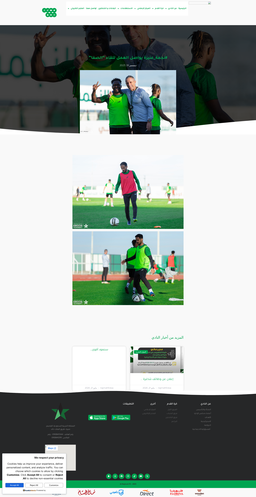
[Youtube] (51, 10)
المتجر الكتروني (77, 9)
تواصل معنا (91, 9)
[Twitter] (54, 10)
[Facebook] (51, 15)
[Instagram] (54, 15)
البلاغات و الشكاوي (107, 9)
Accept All (14, 485)
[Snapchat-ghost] (47, 15)
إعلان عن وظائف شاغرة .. (157, 379)
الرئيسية (182, 9)
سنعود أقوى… (99, 349)
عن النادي (172, 9)
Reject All (34, 485)
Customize (53, 485)
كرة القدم (159, 9)
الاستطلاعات (126, 9)
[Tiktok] (47, 10)
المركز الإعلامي (143, 9)
